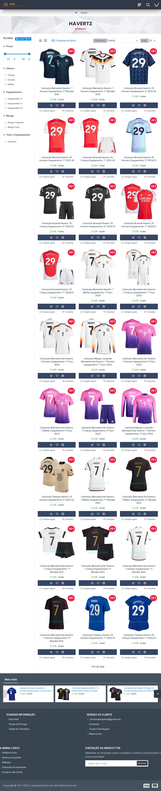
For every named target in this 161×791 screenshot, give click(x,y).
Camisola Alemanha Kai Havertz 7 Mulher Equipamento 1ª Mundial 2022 (97, 499)
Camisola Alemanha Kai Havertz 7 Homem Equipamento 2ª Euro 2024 (138, 361)
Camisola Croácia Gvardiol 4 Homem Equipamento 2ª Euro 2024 (35, 689)
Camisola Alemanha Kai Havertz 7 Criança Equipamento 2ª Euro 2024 (97, 430)
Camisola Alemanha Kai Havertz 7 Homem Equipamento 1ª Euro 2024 (56, 361)
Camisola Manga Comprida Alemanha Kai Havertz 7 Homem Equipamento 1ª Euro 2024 (98, 361)
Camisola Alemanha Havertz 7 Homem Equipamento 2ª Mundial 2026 (57, 91)
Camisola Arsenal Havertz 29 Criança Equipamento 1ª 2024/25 (57, 291)
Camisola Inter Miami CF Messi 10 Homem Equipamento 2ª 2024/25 (139, 689)
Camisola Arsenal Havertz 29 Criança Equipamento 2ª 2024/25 (57, 225)
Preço (9, 46)
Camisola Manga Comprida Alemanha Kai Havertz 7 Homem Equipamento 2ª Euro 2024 (139, 430)
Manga (10, 115)
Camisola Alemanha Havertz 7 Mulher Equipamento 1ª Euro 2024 (97, 292)
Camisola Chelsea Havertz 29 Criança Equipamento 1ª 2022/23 (139, 637)
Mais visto (11, 679)
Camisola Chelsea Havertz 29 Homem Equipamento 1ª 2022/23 (97, 637)
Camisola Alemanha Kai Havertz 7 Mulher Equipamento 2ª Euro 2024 (56, 430)
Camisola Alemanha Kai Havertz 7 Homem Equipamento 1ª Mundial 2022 (138, 569)
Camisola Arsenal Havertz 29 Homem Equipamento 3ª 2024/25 (139, 159)
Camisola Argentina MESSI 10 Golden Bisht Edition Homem (85, 689)
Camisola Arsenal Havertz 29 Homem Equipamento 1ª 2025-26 (56, 159)
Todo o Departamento (18, 134)
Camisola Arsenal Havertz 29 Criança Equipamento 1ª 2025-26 (98, 159)
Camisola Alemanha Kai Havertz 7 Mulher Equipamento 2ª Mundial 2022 (139, 499)
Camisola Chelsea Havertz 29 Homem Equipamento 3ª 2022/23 (56, 498)
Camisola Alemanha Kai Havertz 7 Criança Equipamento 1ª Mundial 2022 (56, 569)
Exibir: (144, 41)
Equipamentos (14, 92)
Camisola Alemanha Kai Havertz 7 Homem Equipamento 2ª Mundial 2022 (56, 638)
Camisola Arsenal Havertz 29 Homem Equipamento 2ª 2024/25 (97, 225)
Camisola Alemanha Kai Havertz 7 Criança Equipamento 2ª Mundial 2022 (97, 569)
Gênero (10, 68)
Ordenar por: (100, 41)
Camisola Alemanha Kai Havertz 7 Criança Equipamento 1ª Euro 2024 (138, 292)
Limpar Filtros (24, 39)
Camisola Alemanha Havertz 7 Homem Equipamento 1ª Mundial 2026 (98, 91)
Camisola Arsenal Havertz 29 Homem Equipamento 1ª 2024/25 (139, 225)
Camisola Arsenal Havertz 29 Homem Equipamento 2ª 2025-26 (139, 90)
